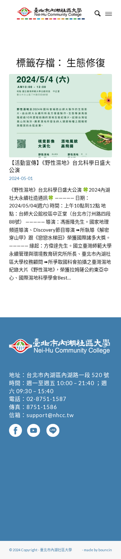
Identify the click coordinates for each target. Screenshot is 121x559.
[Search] (94, 13)
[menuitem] (94, 13)
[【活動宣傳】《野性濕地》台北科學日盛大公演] (60, 115)
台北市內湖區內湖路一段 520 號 (67, 375)
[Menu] (108, 13)
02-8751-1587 (46, 399)
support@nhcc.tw (50, 415)
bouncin (105, 550)
